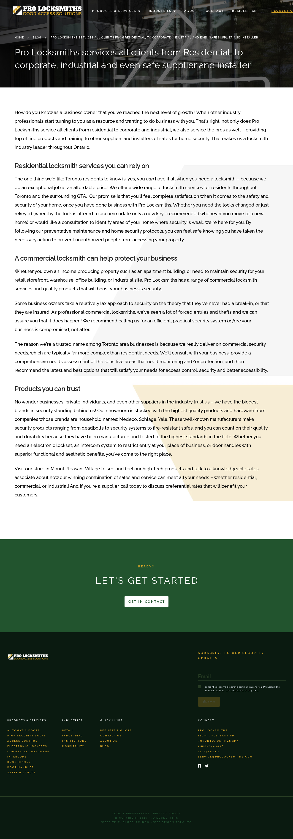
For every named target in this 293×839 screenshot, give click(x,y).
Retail (68, 730)
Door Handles (20, 767)
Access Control (22, 741)
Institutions (74, 741)
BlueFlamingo (136, 822)
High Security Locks (26, 735)
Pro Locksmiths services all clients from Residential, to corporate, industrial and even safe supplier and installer (154, 37)
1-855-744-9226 (211, 746)
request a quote (116, 730)
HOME (19, 37)
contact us (111, 735)
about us (108, 741)
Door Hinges (19, 762)
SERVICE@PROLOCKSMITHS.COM (225, 756)
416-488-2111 (209, 751)
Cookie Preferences (130, 813)
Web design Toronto (172, 822)
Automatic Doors (23, 730)
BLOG (37, 37)
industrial (72, 735)
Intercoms (17, 756)
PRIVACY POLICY (167, 813)
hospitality (73, 746)
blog (104, 746)
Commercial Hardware (28, 751)
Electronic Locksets (27, 746)
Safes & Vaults (21, 772)
